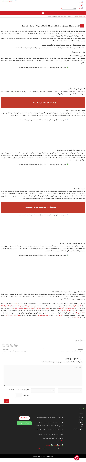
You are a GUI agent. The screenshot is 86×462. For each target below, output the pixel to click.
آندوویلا (33, 308)
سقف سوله (68, 306)
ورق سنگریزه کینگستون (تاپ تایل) (21, 308)
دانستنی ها (79, 16)
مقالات (81, 424)
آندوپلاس (61, 308)
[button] (15, 345)
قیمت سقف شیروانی (43, 315)
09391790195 (51, 438)
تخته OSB (38, 308)
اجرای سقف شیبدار (78, 429)
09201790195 (45, 438)
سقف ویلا (79, 306)
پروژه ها (81, 420)
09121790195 (17, 315)
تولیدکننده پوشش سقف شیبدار (21, 306)
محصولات (80, 422)
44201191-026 (60, 315)
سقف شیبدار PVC (69, 308)
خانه (84, 16)
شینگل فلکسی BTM (80, 313)
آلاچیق (74, 306)
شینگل (47, 308)
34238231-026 (58, 438)
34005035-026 (9, 315)
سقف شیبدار (79, 34)
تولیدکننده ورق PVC (6, 306)
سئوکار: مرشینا (60, 440)
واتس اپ (76, 318)
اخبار (82, 427)
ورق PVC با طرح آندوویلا (67, 311)
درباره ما (81, 417)
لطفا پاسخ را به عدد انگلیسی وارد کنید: (19, 390)
